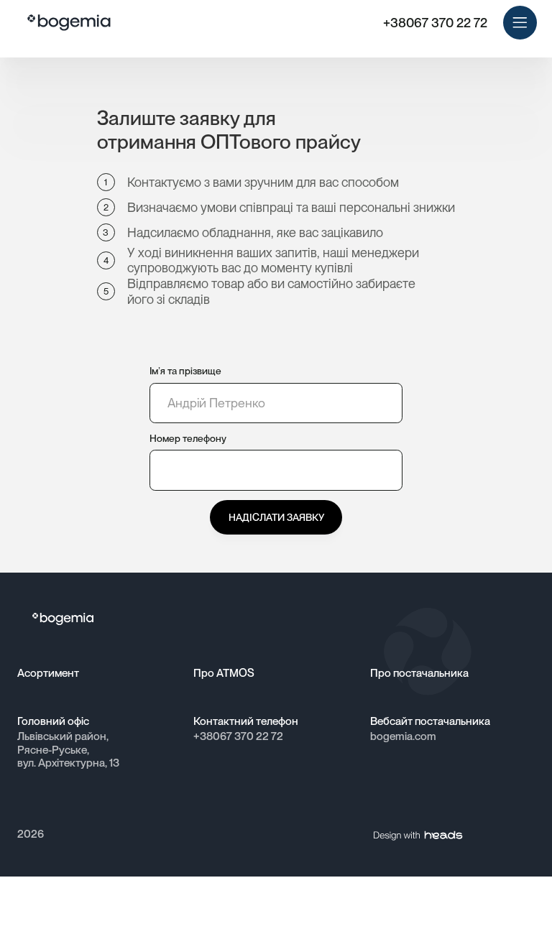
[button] (520, 23)
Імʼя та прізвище (185, 370)
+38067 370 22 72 (435, 22)
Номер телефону (188, 438)
